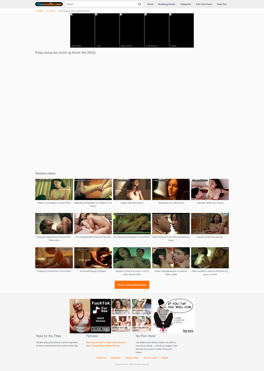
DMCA (165, 357)
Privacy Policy (132, 357)
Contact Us (101, 357)
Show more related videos (132, 284)
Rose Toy (221, 4)
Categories (185, 4)
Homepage (39, 10)
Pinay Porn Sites (103, 342)
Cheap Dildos (98, 345)
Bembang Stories (166, 4)
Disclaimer (116, 357)
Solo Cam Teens (204, 4)
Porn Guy (90, 342)
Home (150, 4)
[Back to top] (256, 362)
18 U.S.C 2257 (150, 357)
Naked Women (113, 345)
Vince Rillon (51, 10)
